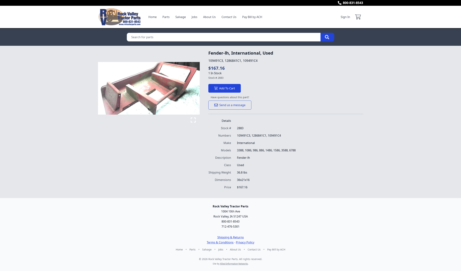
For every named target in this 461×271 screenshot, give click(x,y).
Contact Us (228, 17)
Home (152, 17)
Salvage (180, 17)
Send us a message (232, 105)
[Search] (327, 37)
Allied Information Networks (234, 263)
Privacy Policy (245, 242)
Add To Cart (227, 88)
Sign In (345, 17)
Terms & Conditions (220, 242)
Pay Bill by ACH (252, 17)
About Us (209, 17)
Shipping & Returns (230, 237)
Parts (166, 17)
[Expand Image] (193, 120)
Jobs (194, 17)
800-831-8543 (353, 3)
